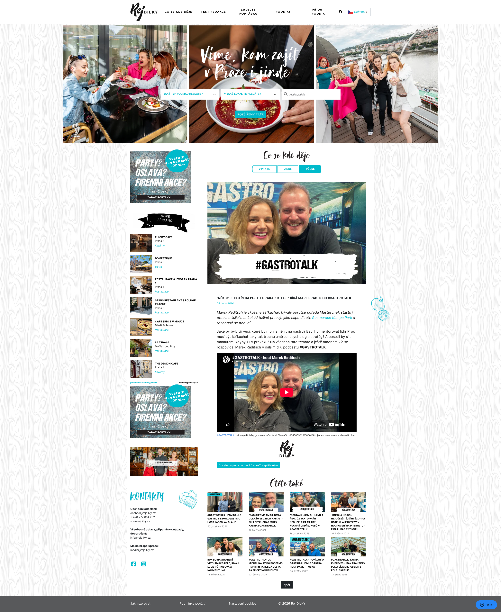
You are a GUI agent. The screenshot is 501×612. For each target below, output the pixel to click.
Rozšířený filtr (250, 114)
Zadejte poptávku (248, 11)
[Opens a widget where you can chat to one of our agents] (486, 605)
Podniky (283, 12)
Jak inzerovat (140, 603)
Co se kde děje (178, 12)
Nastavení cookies (242, 603)
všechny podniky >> (188, 382)
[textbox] (188, 94)
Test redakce (213, 12)
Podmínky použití (192, 603)
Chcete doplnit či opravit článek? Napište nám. (248, 465)
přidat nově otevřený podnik (143, 382)
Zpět (286, 585)
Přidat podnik (318, 11)
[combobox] (190, 94)
